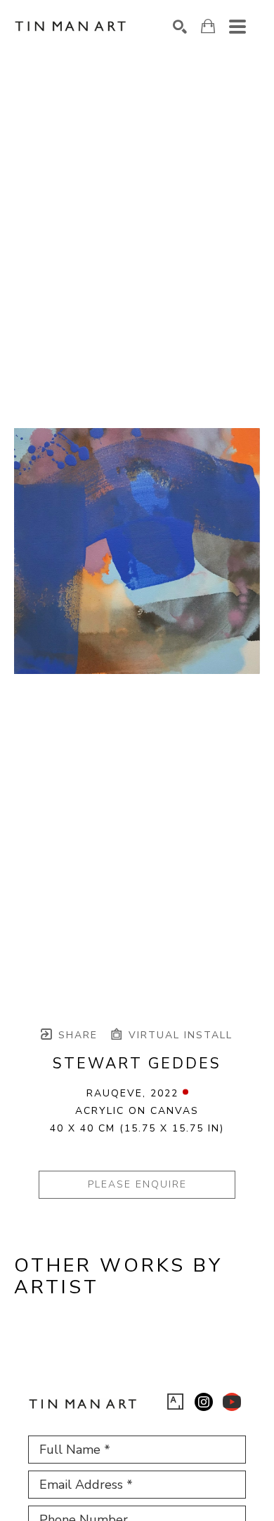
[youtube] (232, 1402)
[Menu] (237, 27)
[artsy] (176, 1402)
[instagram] (204, 1402)
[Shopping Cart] (208, 26)
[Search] (180, 27)
